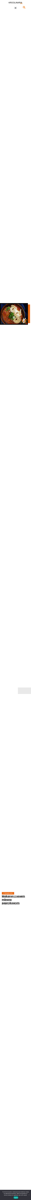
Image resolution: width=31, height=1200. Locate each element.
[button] (15, 7)
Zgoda (15, 1197)
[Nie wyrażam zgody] (29, 1195)
